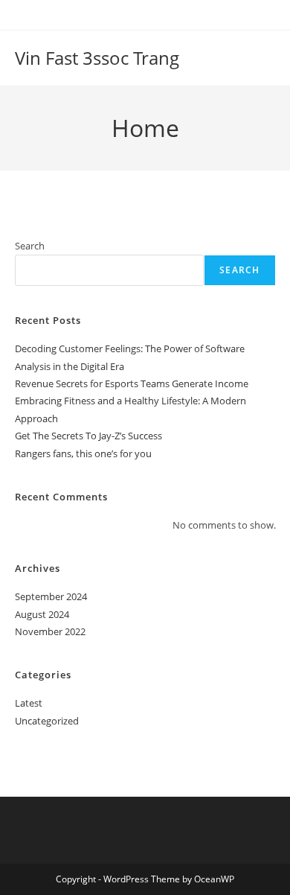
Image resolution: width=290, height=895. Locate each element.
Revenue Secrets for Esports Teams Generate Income (131, 383)
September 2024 (51, 596)
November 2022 (50, 631)
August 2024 (42, 614)
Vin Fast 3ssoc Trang (97, 57)
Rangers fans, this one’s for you (83, 453)
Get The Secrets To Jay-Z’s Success (88, 435)
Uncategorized (47, 720)
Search (30, 245)
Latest (28, 703)
